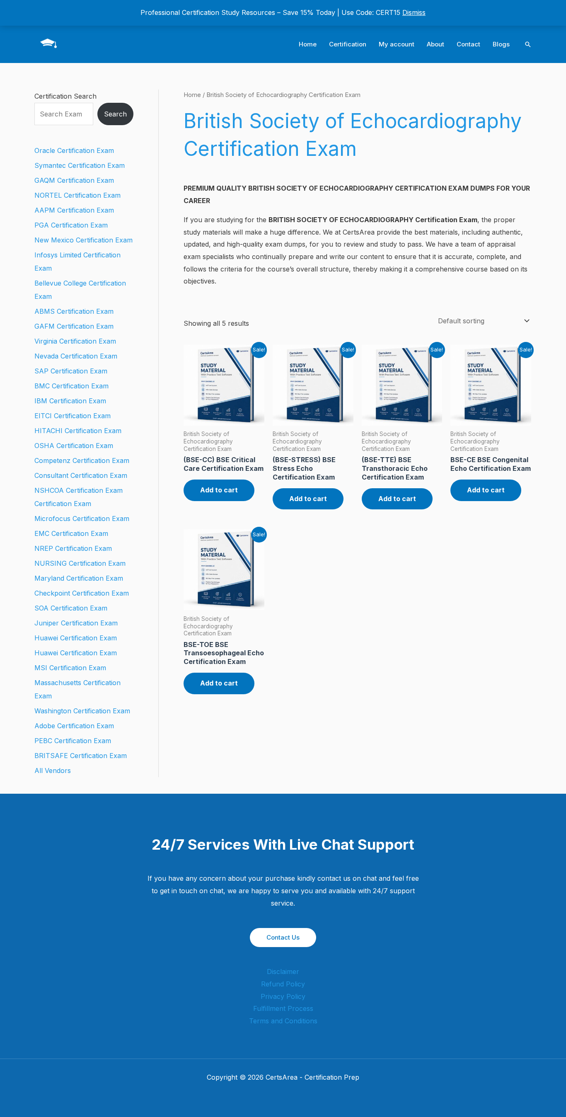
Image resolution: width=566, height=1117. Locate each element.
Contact (468, 44)
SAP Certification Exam (70, 371)
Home (308, 44)
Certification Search (65, 96)
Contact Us (283, 937)
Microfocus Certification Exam (81, 518)
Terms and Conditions (283, 1021)
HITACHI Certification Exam (77, 430)
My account (396, 44)
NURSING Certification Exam (80, 563)
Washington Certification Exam (82, 711)
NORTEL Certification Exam (77, 195)
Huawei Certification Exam (75, 638)
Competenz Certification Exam (81, 460)
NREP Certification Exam (73, 548)
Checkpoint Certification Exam (81, 593)
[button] (528, 44)
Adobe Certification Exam (74, 726)
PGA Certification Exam (71, 225)
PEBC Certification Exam (72, 741)
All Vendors (52, 770)
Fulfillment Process (283, 1008)
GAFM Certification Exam (74, 326)
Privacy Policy (283, 996)
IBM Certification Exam (70, 401)
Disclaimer (283, 971)
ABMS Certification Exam (74, 311)
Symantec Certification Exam (79, 165)
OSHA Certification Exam (73, 445)
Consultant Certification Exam (80, 475)
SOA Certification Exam (70, 608)
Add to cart (219, 490)
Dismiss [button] (414, 12)
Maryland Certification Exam (78, 578)
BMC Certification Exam (71, 386)
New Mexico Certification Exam (83, 240)
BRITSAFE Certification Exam (80, 755)
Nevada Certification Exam (75, 356)
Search (115, 114)
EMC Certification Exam (71, 533)
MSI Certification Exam (70, 668)
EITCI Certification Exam (72, 416)
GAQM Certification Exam (74, 180)
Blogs (501, 44)
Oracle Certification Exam (74, 150)
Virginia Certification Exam (75, 341)
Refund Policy (283, 984)
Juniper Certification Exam (76, 623)
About (435, 44)
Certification (347, 44)
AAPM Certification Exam (74, 210)
